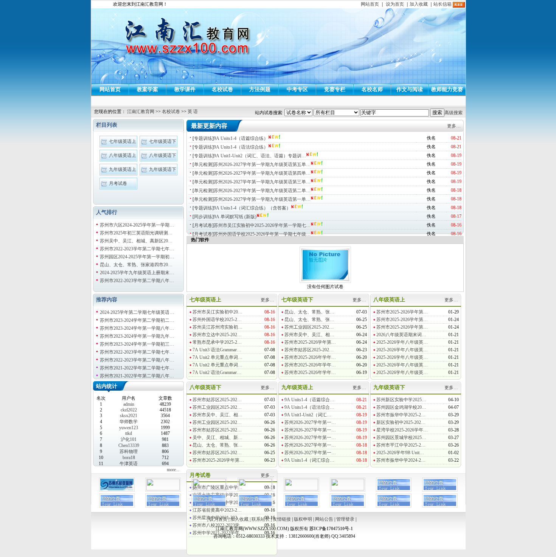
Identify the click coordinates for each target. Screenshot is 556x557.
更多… (454, 126)
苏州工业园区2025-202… (309, 327)
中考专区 (297, 89)
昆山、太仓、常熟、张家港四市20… (136, 264)
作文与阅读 (409, 89)
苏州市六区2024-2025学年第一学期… (137, 225)
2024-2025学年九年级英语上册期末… (137, 272)
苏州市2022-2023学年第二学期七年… (137, 248)
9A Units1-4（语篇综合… (309, 399)
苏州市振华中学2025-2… (401, 414)
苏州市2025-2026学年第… (310, 342)
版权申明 (303, 519)
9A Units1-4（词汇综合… (309, 460)
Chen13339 (128, 445)
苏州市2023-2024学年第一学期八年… (137, 328)
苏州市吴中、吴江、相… (309, 334)
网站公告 (324, 519)
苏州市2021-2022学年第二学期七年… (137, 368)
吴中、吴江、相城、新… (217, 437)
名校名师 (372, 89)
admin (128, 404)
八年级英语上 (122, 155)
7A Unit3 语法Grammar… (217, 349)
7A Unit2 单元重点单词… (217, 357)
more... (173, 469)
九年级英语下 (162, 169)
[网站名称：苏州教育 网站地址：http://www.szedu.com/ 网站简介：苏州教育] (347, 489)
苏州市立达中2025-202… (217, 334)
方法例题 (259, 89)
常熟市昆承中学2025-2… (217, 342)
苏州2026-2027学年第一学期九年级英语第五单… (262, 164)
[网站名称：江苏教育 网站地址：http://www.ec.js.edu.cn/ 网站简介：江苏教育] (301, 489)
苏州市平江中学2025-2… (401, 445)
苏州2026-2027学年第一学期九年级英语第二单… (262, 190)
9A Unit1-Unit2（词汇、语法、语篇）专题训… (260, 155)
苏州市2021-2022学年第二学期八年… (137, 376)
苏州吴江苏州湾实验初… (217, 327)
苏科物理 (129, 451)
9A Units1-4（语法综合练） (241, 147)
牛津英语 (129, 463)
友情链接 (282, 519)
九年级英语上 (122, 169)
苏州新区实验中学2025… (401, 399)
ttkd (128, 433)
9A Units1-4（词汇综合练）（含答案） (252, 208)
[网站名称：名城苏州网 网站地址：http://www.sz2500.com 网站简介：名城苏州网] (209, 489)
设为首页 (395, 4)
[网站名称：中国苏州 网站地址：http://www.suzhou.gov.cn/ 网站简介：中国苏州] (255, 489)
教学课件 (185, 89)
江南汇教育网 (140, 111)
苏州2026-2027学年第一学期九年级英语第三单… (262, 182)
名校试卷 (222, 89)
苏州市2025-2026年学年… (310, 357)
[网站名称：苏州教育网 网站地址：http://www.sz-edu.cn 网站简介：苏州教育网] (163, 489)
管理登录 (345, 519)
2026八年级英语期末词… (401, 334)
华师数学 (129, 421)
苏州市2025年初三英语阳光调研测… (136, 233)
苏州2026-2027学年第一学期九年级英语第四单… (262, 173)
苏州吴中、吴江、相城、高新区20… (136, 241)
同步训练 (203, 216)
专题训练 (203, 138)
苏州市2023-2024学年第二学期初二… (137, 320)
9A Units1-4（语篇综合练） (241, 138)
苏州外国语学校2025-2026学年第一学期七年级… (262, 234)
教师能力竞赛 (447, 89)
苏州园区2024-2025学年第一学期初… (137, 256)
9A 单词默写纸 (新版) (235, 216)
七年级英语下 (162, 141)
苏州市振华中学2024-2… (401, 460)
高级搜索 (453, 112)
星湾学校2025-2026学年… (402, 430)
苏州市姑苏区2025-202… (309, 349)
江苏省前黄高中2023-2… (217, 510)
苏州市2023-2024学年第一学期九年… (137, 336)
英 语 (193, 111)
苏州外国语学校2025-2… (217, 319)
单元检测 (203, 164)
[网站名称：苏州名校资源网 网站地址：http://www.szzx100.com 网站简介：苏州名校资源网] (117, 490)
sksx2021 (128, 415)
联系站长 (261, 519)
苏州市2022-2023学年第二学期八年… (137, 280)
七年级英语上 (122, 141)
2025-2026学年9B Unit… (400, 452)
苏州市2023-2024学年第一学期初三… (137, 344)
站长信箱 (442, 4)
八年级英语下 (162, 155)
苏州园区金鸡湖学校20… (401, 407)
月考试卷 (118, 183)
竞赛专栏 (334, 89)
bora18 (129, 457)
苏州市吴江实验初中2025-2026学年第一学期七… (262, 225)
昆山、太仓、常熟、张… (309, 312)
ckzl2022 (129, 410)
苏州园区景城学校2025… (401, 437)
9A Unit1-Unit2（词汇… (307, 414)
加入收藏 (419, 4)
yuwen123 (128, 427)
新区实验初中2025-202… (401, 422)
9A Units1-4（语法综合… (309, 407)
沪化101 (129, 439)
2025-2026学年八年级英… (402, 342)
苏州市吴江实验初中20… (217, 312)
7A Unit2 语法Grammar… (217, 372)
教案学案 (147, 89)
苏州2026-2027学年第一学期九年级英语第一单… (262, 199)
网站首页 (370, 4)
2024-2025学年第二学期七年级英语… (137, 312)
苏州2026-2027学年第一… (310, 422)
